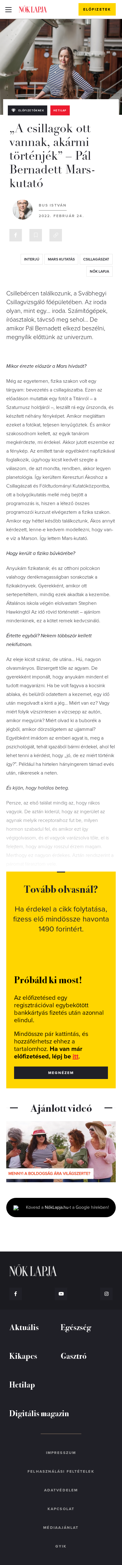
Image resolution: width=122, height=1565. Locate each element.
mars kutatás (61, 259)
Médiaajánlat (61, 1527)
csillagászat (96, 259)
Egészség (76, 1327)
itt (76, 1056)
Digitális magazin (39, 1413)
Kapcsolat (61, 1509)
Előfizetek (97, 9)
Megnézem (61, 1073)
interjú (31, 259)
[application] (61, 1152)
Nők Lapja (33, 9)
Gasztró (74, 1355)
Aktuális (24, 1327)
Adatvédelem (61, 1490)
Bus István (53, 205)
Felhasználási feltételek (61, 1471)
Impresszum (61, 1453)
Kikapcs (23, 1355)
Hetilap (60, 110)
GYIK (61, 1546)
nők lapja (99, 271)
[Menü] (8, 9)
